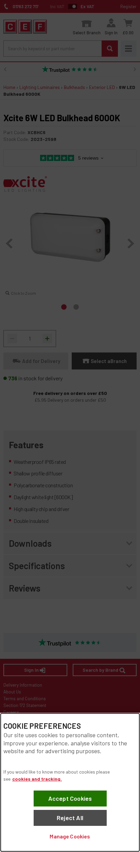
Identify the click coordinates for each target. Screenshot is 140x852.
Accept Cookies (70, 798)
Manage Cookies (70, 836)
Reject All (70, 817)
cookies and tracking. (37, 779)
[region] (70, 782)
